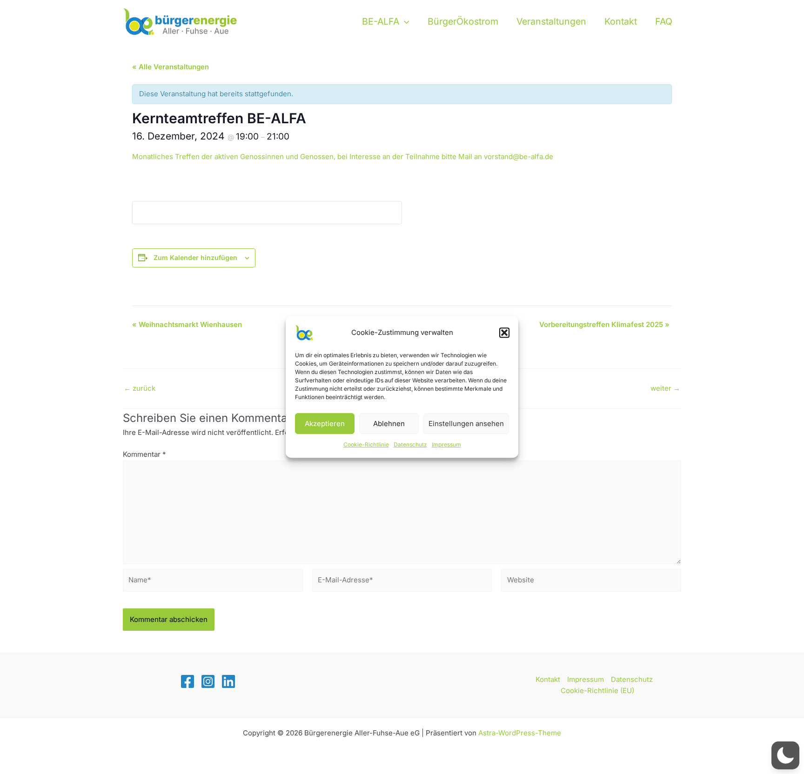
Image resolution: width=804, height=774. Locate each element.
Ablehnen (389, 423)
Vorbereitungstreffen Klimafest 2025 (604, 324)
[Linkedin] (228, 681)
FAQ (663, 21)
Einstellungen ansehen (466, 423)
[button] (504, 332)
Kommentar (144, 454)
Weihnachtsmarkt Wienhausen (187, 324)
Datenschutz (410, 444)
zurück (139, 388)
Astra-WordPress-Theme (519, 732)
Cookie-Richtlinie (366, 444)
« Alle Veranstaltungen (170, 66)
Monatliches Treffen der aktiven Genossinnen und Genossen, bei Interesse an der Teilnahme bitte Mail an (342, 156)
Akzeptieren (325, 423)
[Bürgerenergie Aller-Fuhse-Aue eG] (181, 20)
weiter (665, 388)
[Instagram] (208, 681)
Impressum (446, 444)
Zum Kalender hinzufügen (195, 257)
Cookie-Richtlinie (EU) (597, 690)
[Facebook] (187, 681)
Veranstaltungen (551, 21)
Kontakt (620, 21)
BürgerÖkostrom (463, 21)
